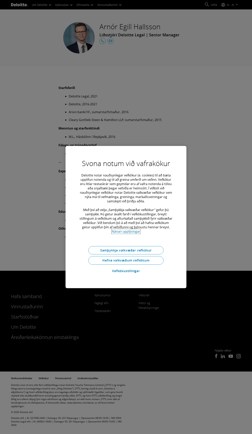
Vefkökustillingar (126, 271)
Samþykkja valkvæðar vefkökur (126, 250)
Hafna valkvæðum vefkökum (125, 260)
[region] (126, 217)
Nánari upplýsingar (126, 231)
